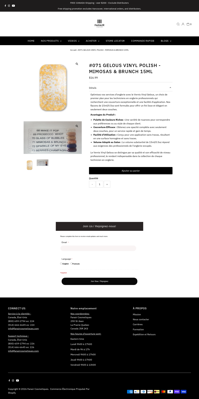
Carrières (138, 324)
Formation (138, 329)
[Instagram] (9, 5)
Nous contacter (141, 319)
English (65, 264)
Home (31, 40)
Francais (76, 264)
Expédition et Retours (144, 334)
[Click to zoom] (77, 64)
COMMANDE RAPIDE (142, 40)
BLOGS (165, 40)
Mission (137, 314)
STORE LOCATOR (115, 40)
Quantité (93, 178)
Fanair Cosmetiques (37, 388)
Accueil (73, 50)
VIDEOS (73, 40)
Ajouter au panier (131, 170)
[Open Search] (178, 24)
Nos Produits (50, 40)
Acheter (91, 40)
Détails (92, 87)
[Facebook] (5, 5)
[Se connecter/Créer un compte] (183, 24)
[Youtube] (13, 5)
